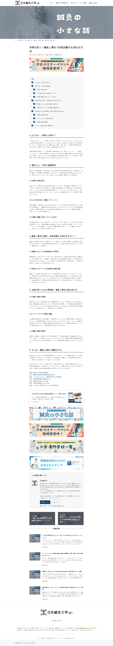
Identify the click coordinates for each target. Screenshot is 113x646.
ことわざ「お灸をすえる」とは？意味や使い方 (46, 385)
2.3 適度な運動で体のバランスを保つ (46, 97)
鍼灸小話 (59, 54)
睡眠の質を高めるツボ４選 (40, 381)
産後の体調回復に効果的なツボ (41, 379)
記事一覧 (55, 502)
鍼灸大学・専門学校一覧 (47, 638)
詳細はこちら (45, 502)
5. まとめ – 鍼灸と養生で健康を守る (44, 125)
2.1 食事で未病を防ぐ (42, 89)
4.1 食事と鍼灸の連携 (42, 114)
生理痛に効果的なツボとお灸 (41, 383)
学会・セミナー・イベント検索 (60, 638)
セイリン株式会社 (30, 642)
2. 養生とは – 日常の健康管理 (42, 86)
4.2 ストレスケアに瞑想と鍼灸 (44, 118)
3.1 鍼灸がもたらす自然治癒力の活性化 (47, 104)
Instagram (54, 505)
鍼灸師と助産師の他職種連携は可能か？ (44, 374)
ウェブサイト (44, 505)
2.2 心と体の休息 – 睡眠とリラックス (46, 93)
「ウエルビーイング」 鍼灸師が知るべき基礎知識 (47, 376)
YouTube (61, 505)
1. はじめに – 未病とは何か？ (42, 82)
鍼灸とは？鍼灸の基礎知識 (40, 372)
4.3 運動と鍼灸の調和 (42, 122)
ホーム (39, 638)
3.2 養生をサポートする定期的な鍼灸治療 (47, 107)
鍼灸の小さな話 (71, 638)
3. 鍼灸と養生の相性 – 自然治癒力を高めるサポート (48, 100)
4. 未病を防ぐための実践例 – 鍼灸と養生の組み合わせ (49, 111)
